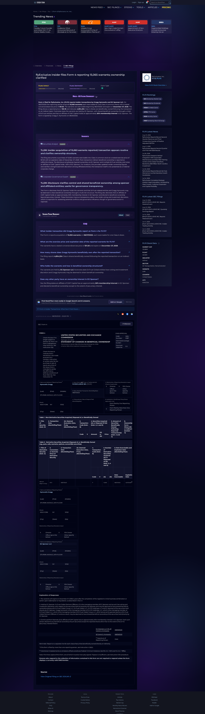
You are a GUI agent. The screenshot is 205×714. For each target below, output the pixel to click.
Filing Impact (43, 86)
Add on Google (116, 302)
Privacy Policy (85, 703)
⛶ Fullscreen (126, 324)
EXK (59, 26)
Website (145, 269)
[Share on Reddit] (122, 314)
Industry (146, 258)
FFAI (35, 26)
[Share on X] (117, 314)
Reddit (154, 703)
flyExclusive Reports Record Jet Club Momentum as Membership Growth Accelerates (154, 173)
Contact (50, 700)
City (144, 280)
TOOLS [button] (140, 7)
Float (144, 252)
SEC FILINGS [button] (113, 7)
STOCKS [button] (128, 7)
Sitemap (50, 711)
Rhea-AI (50, 708)
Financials (49, 66)
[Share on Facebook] (126, 314)
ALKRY (111, 26)
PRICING (166, 7)
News (59, 66)
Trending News (43, 16)
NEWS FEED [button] (97, 7)
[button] (96, 97)
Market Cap (147, 247)
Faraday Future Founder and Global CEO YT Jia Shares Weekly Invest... (43, 30)
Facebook (154, 700)
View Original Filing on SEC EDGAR (55, 676)
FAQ (50, 705)
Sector (145, 263)
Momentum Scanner (120, 708)
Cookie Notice (85, 700)
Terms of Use (85, 697)
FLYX (159, 78)
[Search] (169, 2)
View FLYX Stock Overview (156, 85)
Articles (119, 697)
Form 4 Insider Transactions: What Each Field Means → (59, 309)
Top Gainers (120, 700)
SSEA (153, 26)
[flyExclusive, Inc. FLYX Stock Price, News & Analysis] (146, 77)
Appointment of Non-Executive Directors (136, 29)
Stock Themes (119, 711)
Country (145, 274)
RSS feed (154, 697)
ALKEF (107, 26)
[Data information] (159, 243)
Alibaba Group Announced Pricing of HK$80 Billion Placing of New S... (90, 31)
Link (143, 271)
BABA (83, 26)
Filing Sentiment (76, 86)
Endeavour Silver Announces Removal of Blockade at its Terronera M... (67, 31)
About (51, 697)
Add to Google (154, 705)
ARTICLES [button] (152, 7)
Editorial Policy (50, 703)
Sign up (141, 2)
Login (134, 2)
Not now (129, 302)
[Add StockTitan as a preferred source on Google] (131, 314)
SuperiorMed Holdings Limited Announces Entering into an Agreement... (160, 31)
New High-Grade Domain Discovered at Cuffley (114, 29)
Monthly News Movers (120, 705)
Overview (38, 66)
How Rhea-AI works (85, 296)
